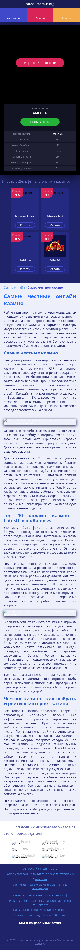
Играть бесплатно (40, 62)
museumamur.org (40, 3)
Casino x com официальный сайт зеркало (32, 874)
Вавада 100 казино (54, 915)
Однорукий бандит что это (40, 868)
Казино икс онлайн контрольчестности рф (40, 895)
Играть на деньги (40, 121)
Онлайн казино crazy (27, 915)
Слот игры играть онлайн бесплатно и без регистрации (40, 886)
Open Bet (58, 133)
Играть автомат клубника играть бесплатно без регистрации (40, 902)
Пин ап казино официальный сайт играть (40, 909)
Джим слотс (40, 879)
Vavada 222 (67, 874)
